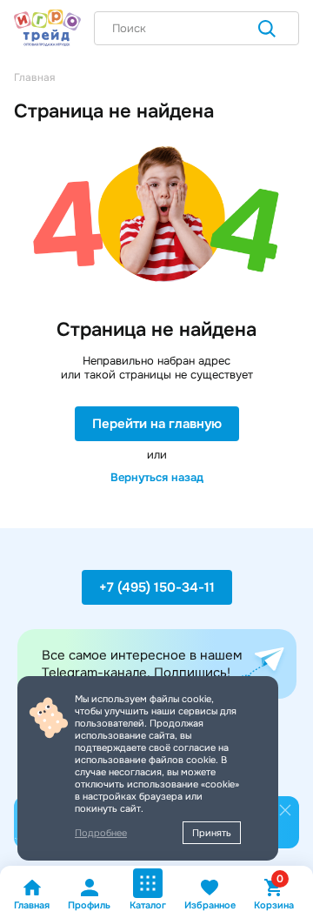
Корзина (274, 894)
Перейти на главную (157, 423)
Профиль (89, 905)
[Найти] (267, 30)
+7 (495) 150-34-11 (157, 587)
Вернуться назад (156, 477)
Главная (32, 905)
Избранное (210, 905)
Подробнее (101, 833)
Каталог (148, 905)
